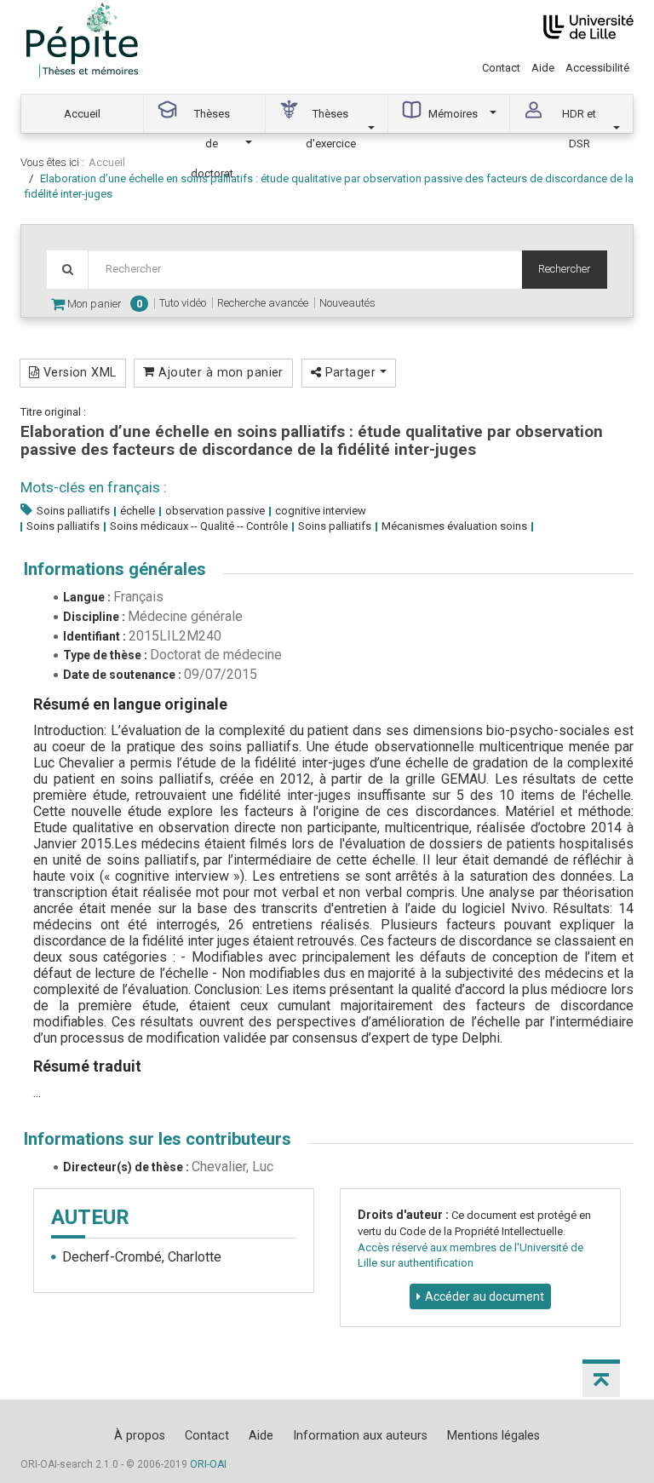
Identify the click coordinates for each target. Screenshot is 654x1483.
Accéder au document (484, 1296)
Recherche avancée (262, 302)
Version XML (77, 372)
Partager (350, 372)
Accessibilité (597, 67)
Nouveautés (347, 302)
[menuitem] (82, 114)
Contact (501, 67)
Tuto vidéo (182, 302)
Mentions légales (493, 1435)
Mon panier (103, 303)
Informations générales (115, 569)
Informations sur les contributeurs (157, 1138)
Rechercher (564, 268)
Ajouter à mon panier (219, 372)
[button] (601, 1378)
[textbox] (305, 269)
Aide (542, 67)
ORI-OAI (208, 1464)
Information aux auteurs (360, 1435)
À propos (139, 1435)
